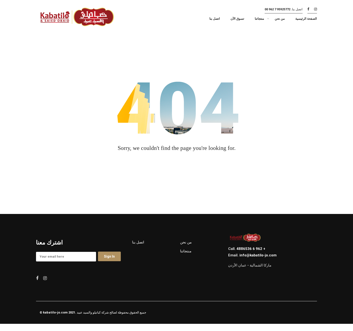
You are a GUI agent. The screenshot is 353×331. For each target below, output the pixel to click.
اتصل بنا (138, 242)
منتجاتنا (185, 251)
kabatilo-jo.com (55, 312)
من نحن (186, 242)
